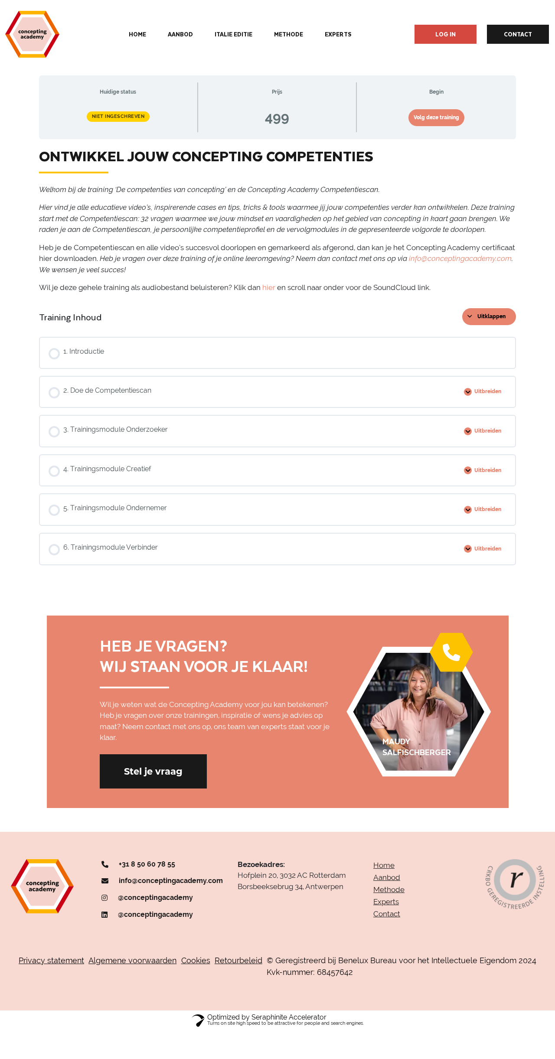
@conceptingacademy (155, 897)
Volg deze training (436, 117)
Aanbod (180, 34)
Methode (288, 34)
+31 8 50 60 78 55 (147, 864)
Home (137, 34)
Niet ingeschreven (118, 116)
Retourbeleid (238, 960)
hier (268, 287)
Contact (518, 34)
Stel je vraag (153, 771)
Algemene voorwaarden (132, 960)
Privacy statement (51, 960)
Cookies (195, 960)
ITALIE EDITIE (233, 34)
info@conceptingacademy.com (171, 881)
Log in (445, 34)
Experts (338, 34)
